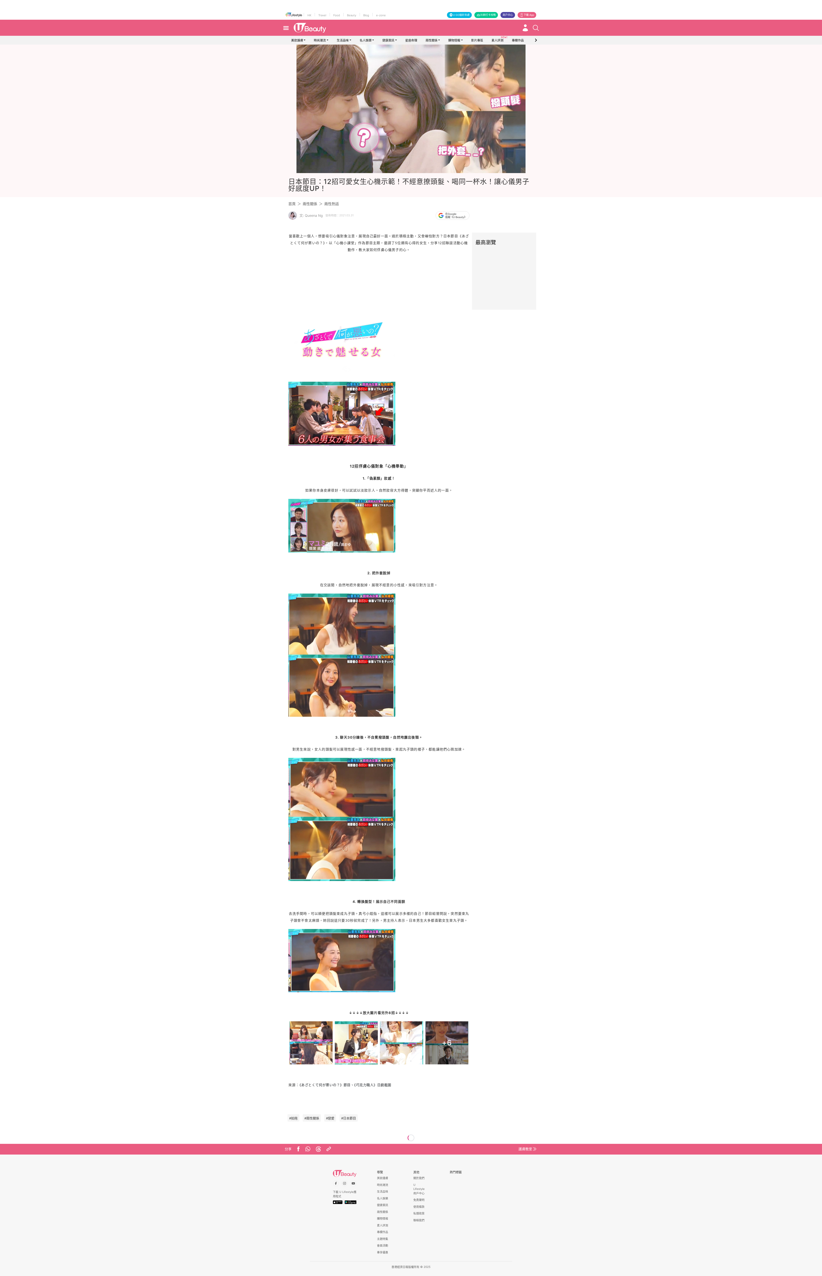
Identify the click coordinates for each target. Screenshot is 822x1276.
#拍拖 (293, 1118)
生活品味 (343, 40)
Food (336, 15)
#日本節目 (348, 1118)
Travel (322, 15)
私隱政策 (418, 1213)
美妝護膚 (297, 40)
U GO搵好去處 (461, 14)
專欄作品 (382, 1232)
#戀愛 (330, 1118)
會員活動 (382, 1245)
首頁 (292, 204)
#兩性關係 (311, 1118)
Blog (366, 15)
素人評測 (382, 1225)
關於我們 (418, 1178)
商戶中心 (508, 14)
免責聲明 (418, 1199)
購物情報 (454, 40)
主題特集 (382, 1238)
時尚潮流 (320, 40)
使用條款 (418, 1206)
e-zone (381, 15)
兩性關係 (432, 40)
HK (309, 15)
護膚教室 (525, 1149)
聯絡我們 (418, 1220)
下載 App (529, 14)
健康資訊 (388, 40)
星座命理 (411, 40)
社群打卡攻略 (488, 14)
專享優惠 (382, 1252)
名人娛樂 (366, 40)
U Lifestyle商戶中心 (419, 1189)
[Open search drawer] (535, 27)
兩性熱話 (331, 204)
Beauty (351, 15)
